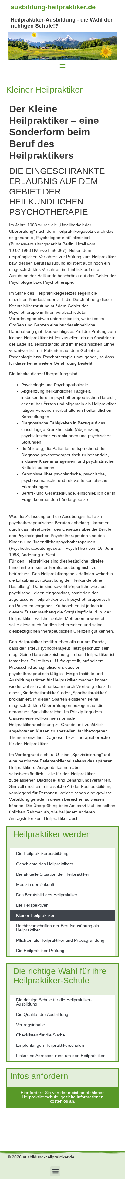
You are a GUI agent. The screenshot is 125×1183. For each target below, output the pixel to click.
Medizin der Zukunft (35, 884)
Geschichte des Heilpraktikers (44, 863)
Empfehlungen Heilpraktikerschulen (50, 1045)
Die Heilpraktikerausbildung (42, 853)
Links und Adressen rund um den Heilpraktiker (60, 1055)
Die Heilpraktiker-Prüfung (40, 950)
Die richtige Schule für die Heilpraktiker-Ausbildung (54, 1001)
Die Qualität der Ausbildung (42, 1014)
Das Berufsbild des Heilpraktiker (46, 894)
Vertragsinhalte (30, 1024)
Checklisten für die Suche (40, 1035)
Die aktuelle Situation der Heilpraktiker (52, 874)
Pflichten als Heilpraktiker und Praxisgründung (60, 940)
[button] (62, 65)
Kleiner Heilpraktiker (35, 915)
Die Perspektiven (32, 905)
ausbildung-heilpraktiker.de (53, 7)
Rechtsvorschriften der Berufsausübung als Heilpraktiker (57, 927)
